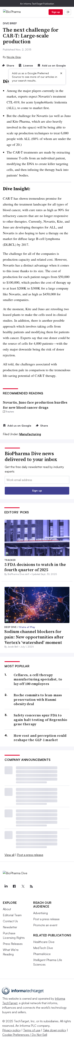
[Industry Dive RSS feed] (31, 886)
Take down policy (54, 1030)
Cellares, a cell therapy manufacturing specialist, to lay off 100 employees (38, 679)
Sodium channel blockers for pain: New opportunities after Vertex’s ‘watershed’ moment (34, 637)
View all (9, 855)
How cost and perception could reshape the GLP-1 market (40, 737)
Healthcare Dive (43, 942)
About (7, 909)
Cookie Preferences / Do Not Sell (24, 1035)
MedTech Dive (43, 948)
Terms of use (31, 1030)
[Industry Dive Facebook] (14, 886)
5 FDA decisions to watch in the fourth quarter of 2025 (35, 567)
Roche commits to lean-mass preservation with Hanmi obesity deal (38, 699)
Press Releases (13, 944)
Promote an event (45, 925)
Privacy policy (11, 1030)
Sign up (56, 12)
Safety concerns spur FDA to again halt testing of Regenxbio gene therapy (40, 719)
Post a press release (30, 855)
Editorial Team (12, 915)
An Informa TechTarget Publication (37, 3)
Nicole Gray (14, 57)
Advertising (40, 913)
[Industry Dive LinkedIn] (6, 886)
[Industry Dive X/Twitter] (23, 886)
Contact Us (10, 921)
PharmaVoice (42, 954)
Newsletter (10, 927)
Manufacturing (30, 434)
